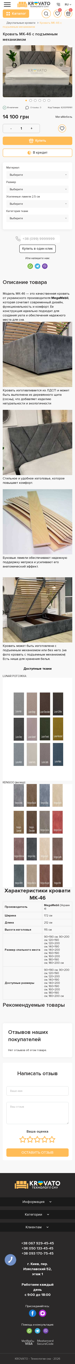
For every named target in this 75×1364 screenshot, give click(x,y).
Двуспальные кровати (20, 23)
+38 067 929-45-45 (37, 1243)
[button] (26, 100)
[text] (23, 1139)
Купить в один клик (37, 249)
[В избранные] (62, 128)
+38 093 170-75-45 (38, 1253)
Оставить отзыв (37, 1152)
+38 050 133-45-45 (37, 1248)
